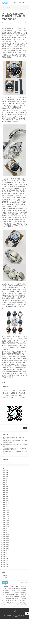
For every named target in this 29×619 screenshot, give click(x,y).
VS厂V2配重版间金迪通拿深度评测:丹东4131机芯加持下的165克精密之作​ (14, 596)
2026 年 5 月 (6, 472)
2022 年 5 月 (6, 566)
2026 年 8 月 (6, 470)
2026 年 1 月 (6, 478)
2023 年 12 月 (6, 528)
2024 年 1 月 (6, 526)
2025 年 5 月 (6, 494)
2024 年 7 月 (6, 514)
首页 (15, 2)
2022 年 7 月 (6, 562)
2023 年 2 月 (6, 548)
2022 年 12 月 (6, 552)
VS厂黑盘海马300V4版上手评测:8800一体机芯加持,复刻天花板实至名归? (14, 598)
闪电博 (16, 616)
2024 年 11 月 (6, 506)
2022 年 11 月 (6, 554)
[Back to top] (27, 613)
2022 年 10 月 (6, 556)
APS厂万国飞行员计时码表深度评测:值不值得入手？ (14, 600)
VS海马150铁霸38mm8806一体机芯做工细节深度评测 (14, 604)
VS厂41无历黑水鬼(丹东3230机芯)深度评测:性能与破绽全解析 (14, 590)
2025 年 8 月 (6, 488)
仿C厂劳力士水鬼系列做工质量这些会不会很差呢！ (22, 396)
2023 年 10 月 (6, 532)
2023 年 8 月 (6, 536)
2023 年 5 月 (6, 542)
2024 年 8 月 (6, 512)
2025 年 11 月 (6, 482)
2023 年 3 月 (6, 546)
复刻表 (13, 615)
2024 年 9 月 (6, 510)
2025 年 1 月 (6, 502)
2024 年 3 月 (6, 522)
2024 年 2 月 (6, 524)
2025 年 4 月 (6, 496)
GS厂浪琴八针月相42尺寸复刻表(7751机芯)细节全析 (14, 592)
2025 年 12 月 (6, 480)
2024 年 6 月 (6, 516)
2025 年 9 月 (6, 486)
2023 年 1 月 (6, 550)
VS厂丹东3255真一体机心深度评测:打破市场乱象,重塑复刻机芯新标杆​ (14, 588)
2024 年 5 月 (6, 518)
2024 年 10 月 (6, 508)
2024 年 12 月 (6, 504)
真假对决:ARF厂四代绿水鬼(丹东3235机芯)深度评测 (14, 586)
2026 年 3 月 (6, 476)
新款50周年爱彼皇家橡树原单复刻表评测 (14, 396)
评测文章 (7, 7)
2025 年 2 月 (6, 500)
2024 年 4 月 (6, 520)
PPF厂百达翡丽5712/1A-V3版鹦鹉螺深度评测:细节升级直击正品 (14, 594)
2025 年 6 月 (6, 492)
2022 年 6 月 (6, 564)
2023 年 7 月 (6, 538)
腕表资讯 (5, 575)
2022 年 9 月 (6, 558)
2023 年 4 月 (6, 544)
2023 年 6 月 (6, 540)
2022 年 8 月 (6, 560)
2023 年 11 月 (6, 530)
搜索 (25, 428)
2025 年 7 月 (6, 490)
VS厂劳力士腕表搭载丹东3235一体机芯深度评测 (14, 602)
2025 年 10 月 (6, 484)
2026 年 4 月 (6, 474)
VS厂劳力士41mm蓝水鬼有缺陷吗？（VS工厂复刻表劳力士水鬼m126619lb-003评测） (6, 396)
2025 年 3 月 (6, 498)
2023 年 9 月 (6, 534)
